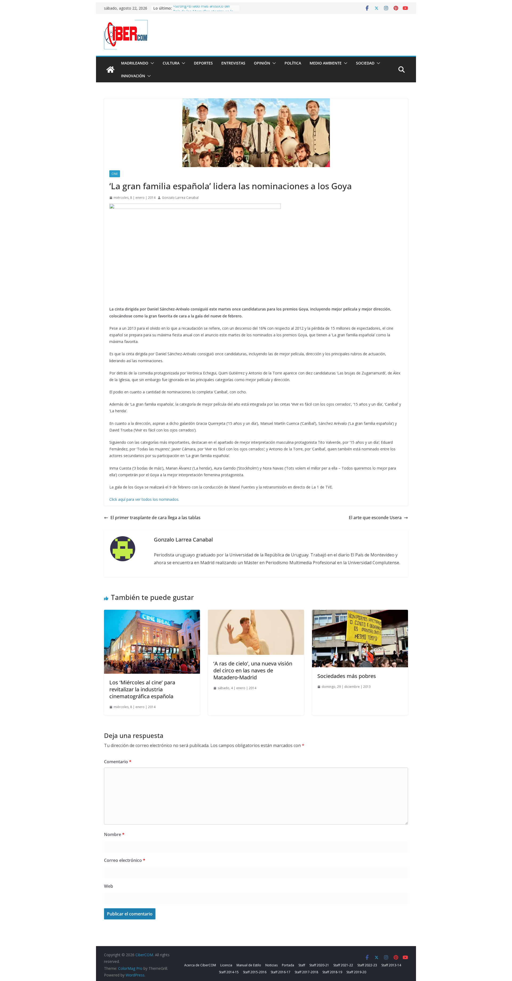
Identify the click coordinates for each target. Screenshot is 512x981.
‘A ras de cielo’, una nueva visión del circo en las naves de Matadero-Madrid (252, 670)
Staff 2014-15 (229, 972)
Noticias (271, 965)
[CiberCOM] (110, 69)
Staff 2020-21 (319, 965)
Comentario (117, 762)
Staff (301, 965)
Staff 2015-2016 (254, 972)
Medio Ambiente (326, 63)
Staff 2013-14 (391, 965)
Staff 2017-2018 (306, 972)
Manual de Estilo (249, 965)
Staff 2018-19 (332, 972)
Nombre (114, 834)
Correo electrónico (124, 860)
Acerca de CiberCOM (200, 965)
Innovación (133, 75)
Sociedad (365, 63)
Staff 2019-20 (356, 972)
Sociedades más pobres (346, 676)
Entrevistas (233, 63)
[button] (151, 63)
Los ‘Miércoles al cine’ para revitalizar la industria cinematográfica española (142, 689)
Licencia (226, 965)
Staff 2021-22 (343, 965)
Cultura (171, 63)
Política (293, 63)
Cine (114, 174)
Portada (288, 965)
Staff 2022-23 (367, 965)
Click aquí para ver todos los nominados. (144, 499)
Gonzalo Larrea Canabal (180, 197)
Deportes (203, 63)
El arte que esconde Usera (375, 517)
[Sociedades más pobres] (360, 613)
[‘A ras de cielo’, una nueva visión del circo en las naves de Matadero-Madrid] (256, 613)
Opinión (262, 63)
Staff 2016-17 (280, 972)
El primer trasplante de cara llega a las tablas (155, 517)
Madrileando (134, 63)
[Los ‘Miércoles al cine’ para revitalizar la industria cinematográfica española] (152, 613)
